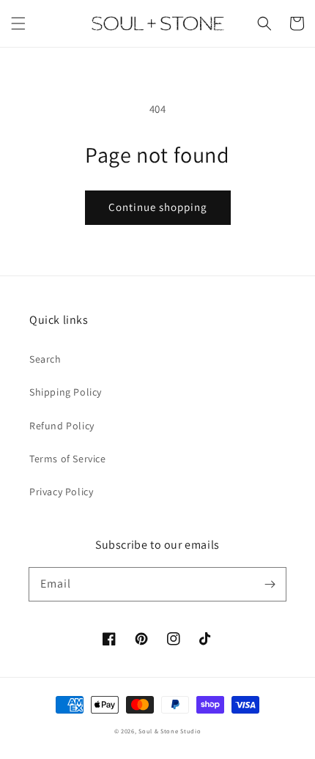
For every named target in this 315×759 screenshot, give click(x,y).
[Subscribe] (269, 584)
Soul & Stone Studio (169, 731)
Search (45, 359)
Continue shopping (157, 207)
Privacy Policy (61, 491)
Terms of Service (67, 458)
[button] (18, 23)
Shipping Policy (65, 392)
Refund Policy (61, 425)
